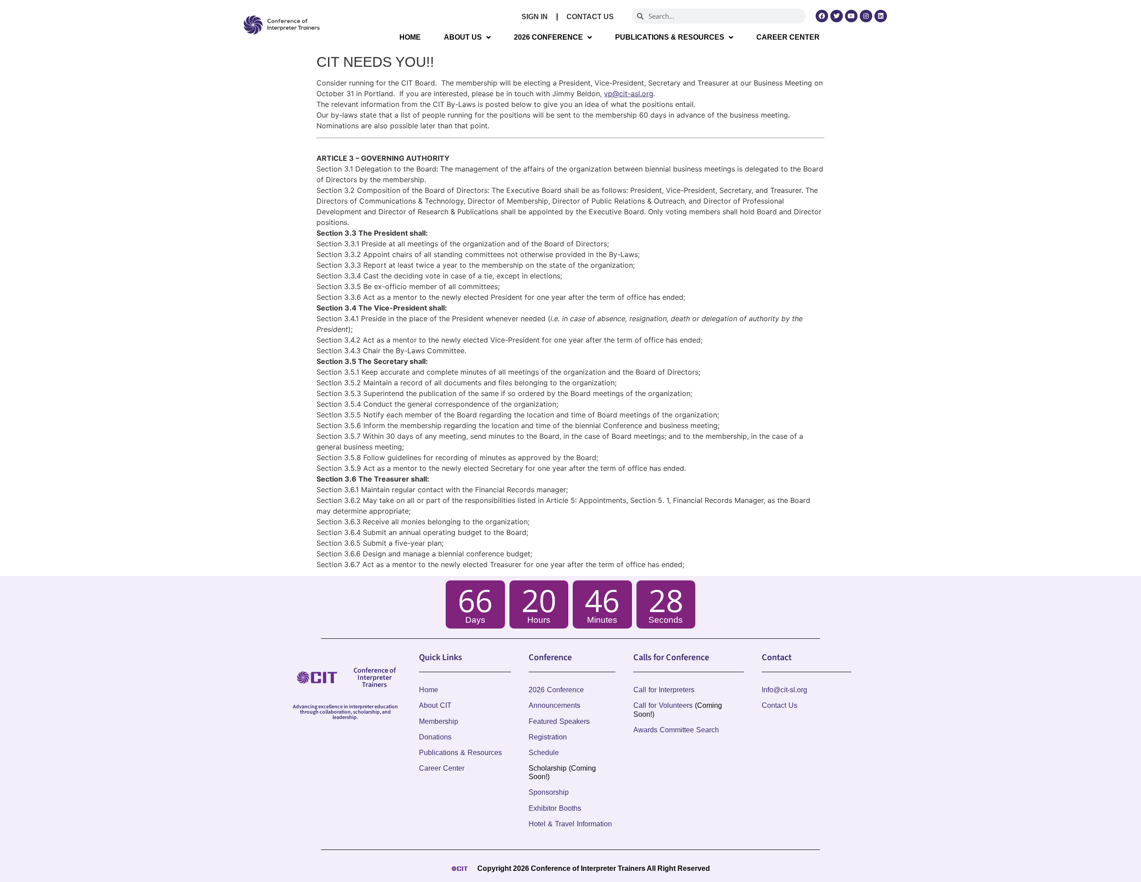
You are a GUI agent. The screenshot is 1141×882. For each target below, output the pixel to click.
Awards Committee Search (676, 730)
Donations (435, 737)
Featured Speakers (559, 721)
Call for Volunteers (663, 705)
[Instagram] (866, 16)
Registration (548, 737)
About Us (463, 37)
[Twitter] (836, 16)
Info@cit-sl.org (784, 690)
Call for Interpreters (663, 690)
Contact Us (590, 16)
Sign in (534, 16)
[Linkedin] (880, 16)
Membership (438, 721)
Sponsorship (549, 792)
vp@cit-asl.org (628, 93)
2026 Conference (548, 37)
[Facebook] (822, 16)
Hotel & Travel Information (570, 824)
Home (410, 37)
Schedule (544, 752)
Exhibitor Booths (555, 808)
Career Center (788, 37)
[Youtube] (851, 16)
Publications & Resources (669, 37)
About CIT (435, 705)
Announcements (554, 705)
